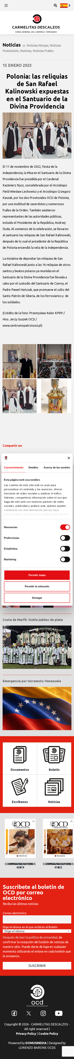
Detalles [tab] (33, 467)
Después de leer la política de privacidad (30, 937)
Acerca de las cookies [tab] (57, 467)
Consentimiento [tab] (13, 467)
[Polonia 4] (19, 396)
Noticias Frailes (43, 50)
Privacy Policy (26, 1033)
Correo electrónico (15, 913)
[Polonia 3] (54, 396)
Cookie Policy (48, 1033)
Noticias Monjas (37, 45)
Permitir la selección (37, 586)
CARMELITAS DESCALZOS (36, 27)
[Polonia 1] (54, 361)
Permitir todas (37, 574)
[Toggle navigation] (6, 5)
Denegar (37, 597)
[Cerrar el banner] (69, 458)
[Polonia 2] (19, 361)
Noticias (25, 50)
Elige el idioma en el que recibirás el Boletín (30, 927)
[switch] (65, 538)
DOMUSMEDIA (36, 1043)
